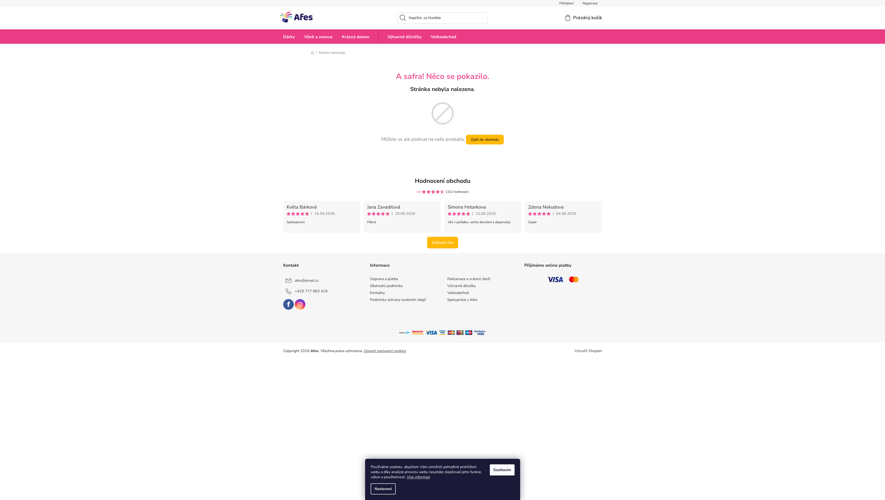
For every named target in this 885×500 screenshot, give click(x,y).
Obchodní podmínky (386, 285)
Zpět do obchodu (485, 139)
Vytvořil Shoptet (588, 350)
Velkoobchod (458, 292)
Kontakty (377, 292)
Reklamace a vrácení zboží (468, 278)
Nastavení (383, 488)
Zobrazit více (442, 242)
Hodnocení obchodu (442, 181)
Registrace (590, 3)
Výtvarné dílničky (461, 285)
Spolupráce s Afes (462, 299)
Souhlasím (502, 469)
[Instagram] (300, 304)
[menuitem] (289, 36)
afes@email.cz (307, 280)
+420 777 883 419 (311, 291)
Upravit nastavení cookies (385, 350)
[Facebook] (288, 304)
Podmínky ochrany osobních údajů (398, 299)
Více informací (418, 477)
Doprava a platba (384, 278)
